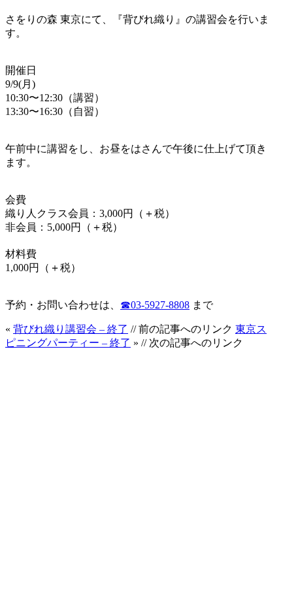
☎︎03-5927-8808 (155, 304)
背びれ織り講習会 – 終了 (70, 329)
